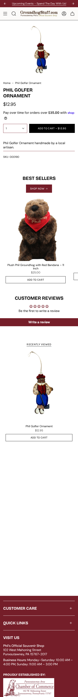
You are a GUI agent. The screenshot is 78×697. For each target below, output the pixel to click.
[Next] (73, 3)
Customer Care (20, 608)
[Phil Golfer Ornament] (39, 386)
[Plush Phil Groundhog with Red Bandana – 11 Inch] (35, 228)
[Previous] (5, 3)
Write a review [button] (39, 322)
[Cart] (72, 13)
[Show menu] (5, 13)
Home (6, 83)
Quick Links (15, 623)
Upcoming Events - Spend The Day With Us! (39, 3)
